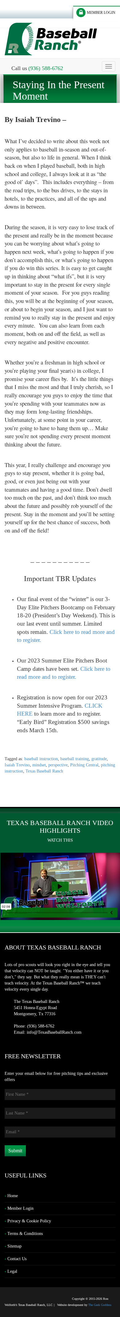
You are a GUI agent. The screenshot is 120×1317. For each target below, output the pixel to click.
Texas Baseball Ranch (44, 771)
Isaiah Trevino (17, 765)
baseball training (74, 759)
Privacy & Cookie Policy (29, 1221)
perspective (58, 765)
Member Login (20, 1208)
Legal (12, 1271)
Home (12, 1195)
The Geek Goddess (99, 1305)
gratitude (99, 759)
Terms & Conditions (25, 1233)
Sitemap (14, 1246)
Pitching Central (84, 765)
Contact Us (16, 1258)
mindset (39, 765)
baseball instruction (41, 759)
